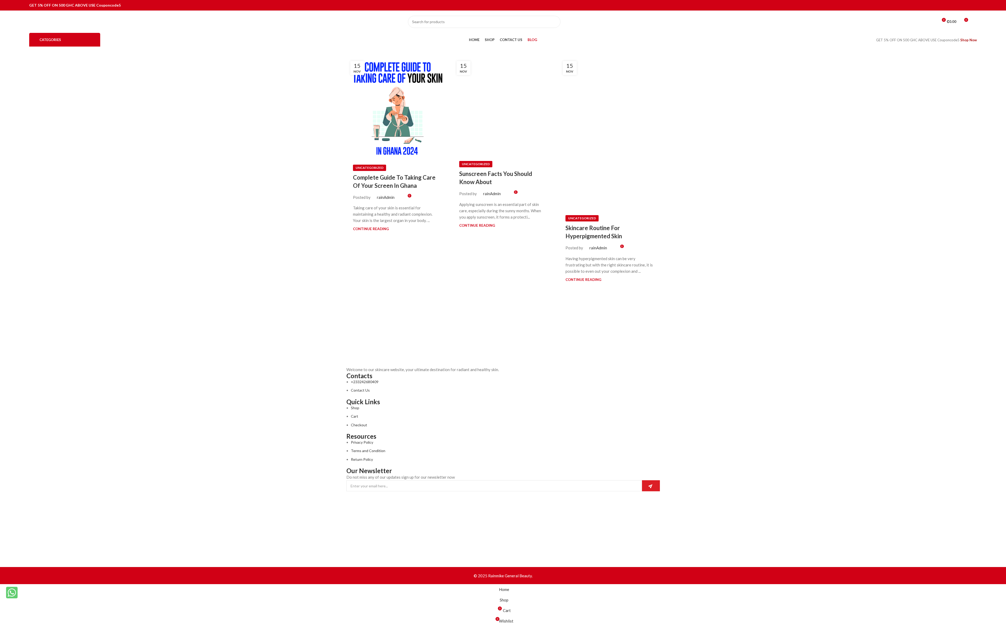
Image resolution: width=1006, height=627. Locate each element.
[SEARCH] (554, 22)
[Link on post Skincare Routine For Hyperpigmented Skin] (609, 133)
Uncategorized (369, 168)
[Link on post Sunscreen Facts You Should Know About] (503, 105)
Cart (354, 416)
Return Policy (362, 459)
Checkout (359, 425)
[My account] (974, 22)
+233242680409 (364, 382)
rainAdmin (386, 197)
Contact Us (360, 390)
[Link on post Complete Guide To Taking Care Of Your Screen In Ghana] (396, 107)
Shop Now (968, 40)
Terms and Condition (368, 450)
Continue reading (371, 229)
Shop (355, 408)
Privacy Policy (362, 442)
